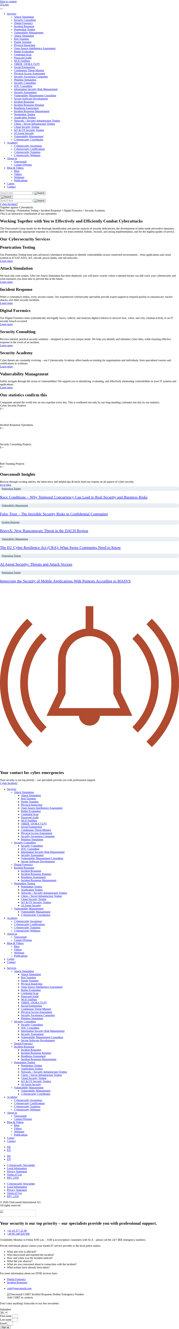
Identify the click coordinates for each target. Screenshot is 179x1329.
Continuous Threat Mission (29, 70)
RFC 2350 (13, 1177)
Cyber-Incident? (9, 204)
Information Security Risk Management (36, 89)
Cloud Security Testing (26, 126)
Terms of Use (14, 1174)
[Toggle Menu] (1, 8)
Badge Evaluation (24, 51)
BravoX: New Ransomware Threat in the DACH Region (44, 530)
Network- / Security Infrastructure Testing (37, 120)
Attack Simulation (24, 16)
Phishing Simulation (25, 79)
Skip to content (8, 1)
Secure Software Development (31, 98)
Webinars (19, 177)
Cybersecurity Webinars (27, 155)
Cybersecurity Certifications (29, 148)
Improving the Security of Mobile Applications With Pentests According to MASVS (65, 581)
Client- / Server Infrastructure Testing (34, 123)
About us (12, 158)
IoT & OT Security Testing (29, 130)
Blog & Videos (15, 167)
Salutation (5, 1309)
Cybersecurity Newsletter (21, 1165)
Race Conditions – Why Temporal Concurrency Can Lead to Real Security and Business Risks (74, 497)
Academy (12, 142)
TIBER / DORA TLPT (27, 64)
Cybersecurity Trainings (27, 152)
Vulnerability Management (28, 32)
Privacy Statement (17, 1171)
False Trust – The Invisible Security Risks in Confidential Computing (54, 514)
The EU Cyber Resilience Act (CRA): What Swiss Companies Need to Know (60, 547)
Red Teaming (21, 38)
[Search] (6, 197)
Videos (18, 174)
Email (3, 1323)
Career (10, 183)
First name (6, 1315)
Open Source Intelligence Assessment (34, 48)
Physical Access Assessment (29, 73)
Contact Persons (23, 164)
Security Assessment (25, 92)
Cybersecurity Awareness (28, 145)
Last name (6, 1319)
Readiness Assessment (26, 108)
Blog (16, 171)
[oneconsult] (18, 1215)
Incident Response (24, 26)
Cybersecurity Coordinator (28, 139)
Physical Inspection (24, 45)
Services (11, 13)
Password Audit (22, 57)
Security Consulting (25, 20)
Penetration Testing (24, 29)
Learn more (6, 261)
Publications (20, 180)
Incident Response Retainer (29, 104)
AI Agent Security (24, 133)
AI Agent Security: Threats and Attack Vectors (36, 564)
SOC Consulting (23, 86)
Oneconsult (20, 161)
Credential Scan (22, 54)
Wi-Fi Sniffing (22, 60)
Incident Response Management (31, 111)
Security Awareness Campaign (31, 76)
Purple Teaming (22, 42)
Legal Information (17, 1168)
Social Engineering (24, 67)
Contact (11, 186)
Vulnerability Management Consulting (35, 95)
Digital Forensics (23, 23)
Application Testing (25, 117)
